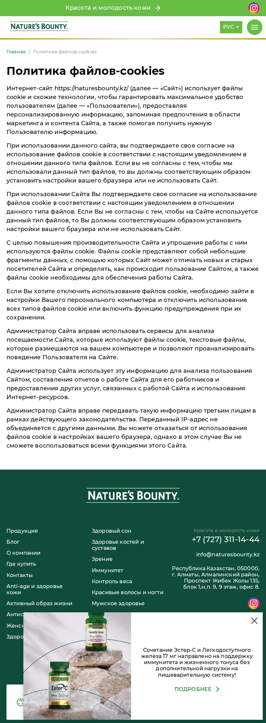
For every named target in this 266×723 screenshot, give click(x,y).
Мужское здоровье (118, 603)
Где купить (21, 564)
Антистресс (22, 614)
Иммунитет (107, 570)
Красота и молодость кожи (110, 7)
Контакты (19, 575)
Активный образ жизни (39, 603)
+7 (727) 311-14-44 (226, 539)
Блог (13, 542)
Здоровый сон (111, 531)
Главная (16, 52)
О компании (23, 553)
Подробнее (193, 689)
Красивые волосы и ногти (127, 592)
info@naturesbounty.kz (228, 554)
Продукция (22, 531)
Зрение (102, 559)
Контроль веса (112, 581)
